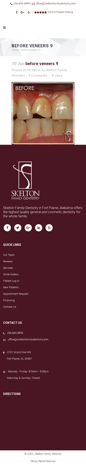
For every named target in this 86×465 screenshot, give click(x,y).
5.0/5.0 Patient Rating (60, 12)
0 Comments (38, 75)
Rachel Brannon (47, 461)
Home (15, 49)
